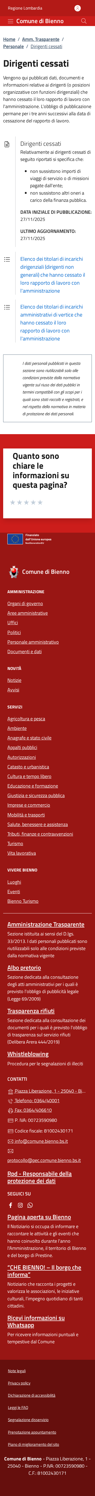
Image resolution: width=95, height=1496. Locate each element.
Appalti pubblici (22, 747)
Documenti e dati (24, 651)
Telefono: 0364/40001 (37, 1100)
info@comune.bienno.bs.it (41, 1141)
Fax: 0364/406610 (33, 1110)
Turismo (15, 843)
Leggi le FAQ (18, 1407)
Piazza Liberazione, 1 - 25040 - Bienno (51, 1090)
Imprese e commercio (28, 805)
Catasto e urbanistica (28, 766)
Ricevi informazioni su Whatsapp (36, 1321)
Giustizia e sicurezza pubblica (36, 795)
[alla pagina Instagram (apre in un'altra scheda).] (20, 1204)
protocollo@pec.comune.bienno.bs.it (44, 1160)
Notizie (14, 680)
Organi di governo (25, 603)
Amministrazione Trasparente (45, 924)
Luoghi (14, 882)
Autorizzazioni (21, 757)
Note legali (17, 1371)
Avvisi (13, 689)
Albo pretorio (24, 967)
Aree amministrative (27, 613)
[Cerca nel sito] (84, 21)
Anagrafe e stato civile (29, 737)
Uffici (12, 622)
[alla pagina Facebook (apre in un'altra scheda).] (10, 1204)
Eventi (13, 891)
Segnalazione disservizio (28, 1420)
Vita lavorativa (21, 853)
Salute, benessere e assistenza (37, 824)
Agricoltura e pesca (26, 718)
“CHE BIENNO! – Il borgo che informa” (44, 1271)
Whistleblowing (28, 1053)
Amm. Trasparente (40, 39)
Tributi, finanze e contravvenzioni (40, 833)
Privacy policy (19, 1383)
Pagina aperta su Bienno (39, 1216)
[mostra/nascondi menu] (10, 21)
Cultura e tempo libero (29, 776)
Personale (13, 46)
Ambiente (17, 728)
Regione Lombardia (25, 8)
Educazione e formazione (32, 785)
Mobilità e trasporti (26, 814)
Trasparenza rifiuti (31, 1010)
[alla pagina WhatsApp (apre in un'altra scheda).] (30, 1204)
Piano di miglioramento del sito (33, 1444)
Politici (14, 632)
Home (9, 39)
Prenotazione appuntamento (32, 1432)
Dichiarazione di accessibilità (31, 1395)
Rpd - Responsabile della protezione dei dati (39, 1177)
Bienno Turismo (23, 901)
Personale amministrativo (33, 642)
